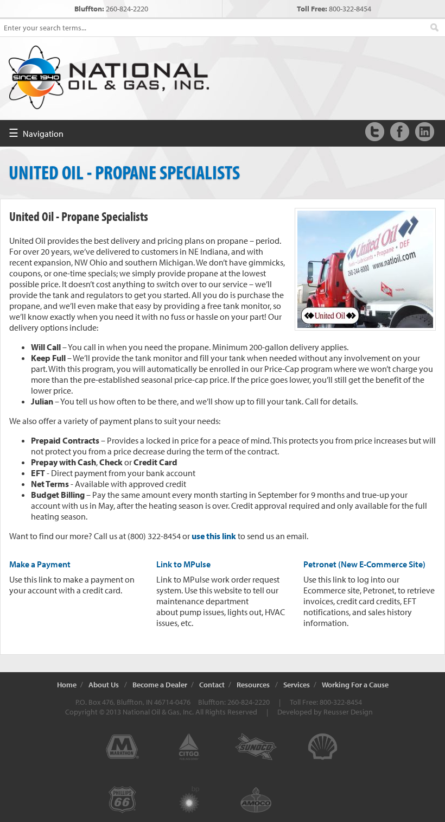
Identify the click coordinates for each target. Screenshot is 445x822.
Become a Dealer (159, 685)
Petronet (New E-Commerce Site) (364, 564)
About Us (103, 685)
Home (67, 685)
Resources (253, 685)
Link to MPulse (183, 564)
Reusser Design (348, 712)
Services (296, 685)
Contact (212, 685)
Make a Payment (40, 564)
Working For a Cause (355, 685)
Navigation (36, 133)
